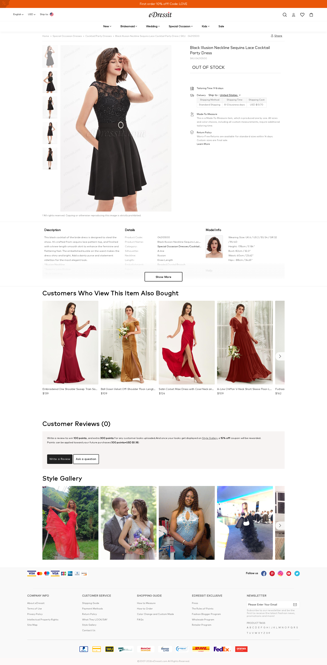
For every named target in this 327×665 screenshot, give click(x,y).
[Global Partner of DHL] (200, 649)
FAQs (140, 620)
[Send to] (295, 604)
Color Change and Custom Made (155, 614)
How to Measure (146, 603)
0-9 (268, 633)
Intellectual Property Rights (42, 620)
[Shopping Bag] (311, 14)
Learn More (203, 144)
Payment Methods (92, 609)
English (17, 14)
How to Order (145, 609)
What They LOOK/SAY (94, 620)
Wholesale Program (203, 620)
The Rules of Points (202, 609)
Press (195, 603)
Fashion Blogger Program (206, 614)
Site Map (32, 625)
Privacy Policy (35, 614)
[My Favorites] (302, 14)
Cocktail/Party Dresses (98, 36)
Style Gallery (209, 438)
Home (45, 36)
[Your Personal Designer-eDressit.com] (160, 14)
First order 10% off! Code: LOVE (163, 3)
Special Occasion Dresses (67, 36)
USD (30, 14)
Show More (163, 277)
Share (278, 36)
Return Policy (89, 614)
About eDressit (35, 603)
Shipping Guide (90, 603)
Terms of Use (34, 609)
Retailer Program (201, 625)
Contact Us (88, 630)
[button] (280, 356)
